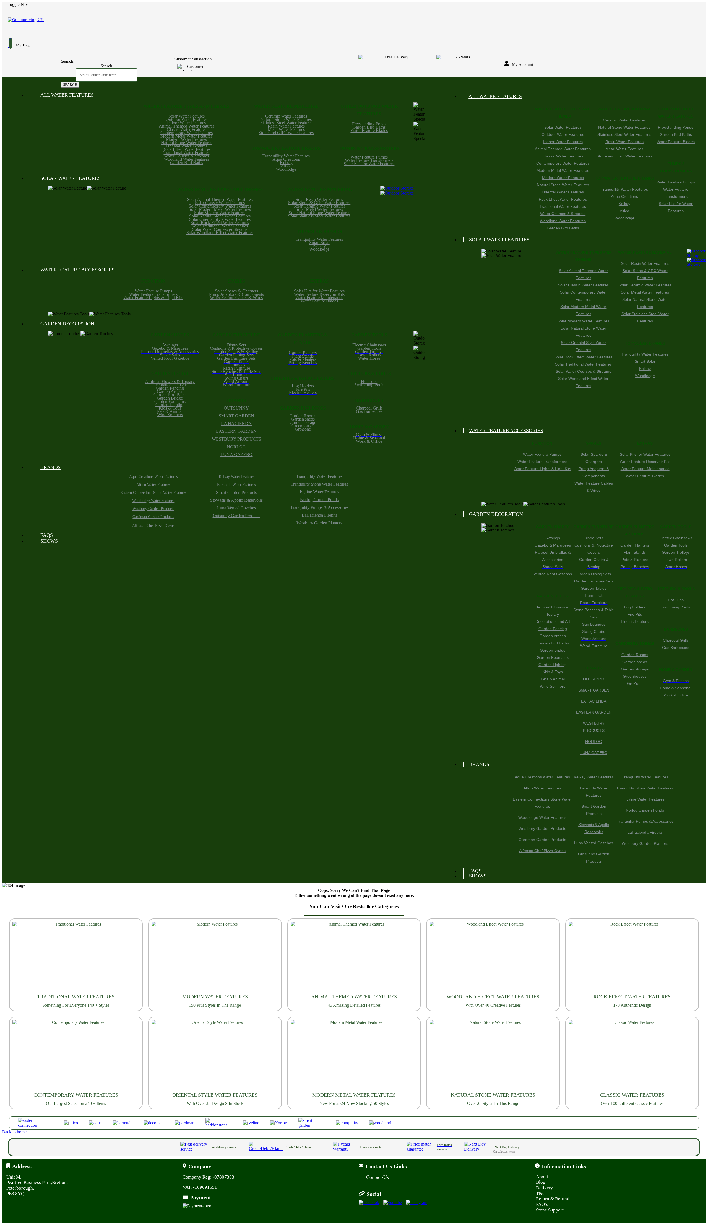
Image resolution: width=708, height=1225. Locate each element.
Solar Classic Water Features (220, 202)
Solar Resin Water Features (319, 199)
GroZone (303, 429)
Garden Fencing (170, 388)
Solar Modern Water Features (219, 212)
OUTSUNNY (236, 408)
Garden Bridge (170, 398)
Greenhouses (302, 425)
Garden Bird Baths (186, 162)
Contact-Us (377, 1177)
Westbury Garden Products (153, 509)
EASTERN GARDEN (236, 431)
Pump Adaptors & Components (236, 294)
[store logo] (273, 20)
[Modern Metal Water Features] (354, 1056)
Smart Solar (319, 242)
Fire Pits (303, 389)
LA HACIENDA (236, 423)
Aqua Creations (286, 159)
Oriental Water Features (186, 146)
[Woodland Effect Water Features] (493, 958)
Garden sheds (303, 419)
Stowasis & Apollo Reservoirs (236, 500)
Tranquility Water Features (319, 476)
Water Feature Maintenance (319, 297)
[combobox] (106, 75)
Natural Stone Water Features (186, 142)
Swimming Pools (369, 384)
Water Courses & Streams (186, 156)
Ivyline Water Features (319, 492)
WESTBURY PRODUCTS (236, 439)
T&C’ (541, 1193)
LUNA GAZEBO (236, 454)
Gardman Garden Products (153, 517)
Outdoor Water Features (186, 119)
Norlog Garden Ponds (319, 499)
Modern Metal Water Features (186, 136)
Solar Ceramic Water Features (319, 206)
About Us (545, 1176)
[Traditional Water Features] (75, 958)
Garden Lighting (169, 404)
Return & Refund (552, 1198)
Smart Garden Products (236, 492)
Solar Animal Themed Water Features (220, 199)
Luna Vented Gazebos (236, 508)
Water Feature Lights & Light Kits (153, 297)
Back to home (14, 1132)
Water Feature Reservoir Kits (319, 294)
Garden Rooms (303, 415)
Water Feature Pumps (369, 157)
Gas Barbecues (369, 411)
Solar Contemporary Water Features (220, 206)
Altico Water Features (153, 485)
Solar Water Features (186, 116)
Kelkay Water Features (236, 477)
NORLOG (236, 446)
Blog (540, 1182)
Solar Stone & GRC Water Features (319, 202)
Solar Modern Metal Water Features (220, 209)
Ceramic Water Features (286, 116)
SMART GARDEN (236, 415)
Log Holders (303, 386)
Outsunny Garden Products (236, 515)
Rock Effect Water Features (186, 149)
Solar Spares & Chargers (236, 291)
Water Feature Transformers (369, 160)
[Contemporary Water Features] (75, 1056)
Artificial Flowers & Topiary (170, 381)
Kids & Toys (170, 408)
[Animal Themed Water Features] (354, 958)
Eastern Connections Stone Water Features (153, 493)
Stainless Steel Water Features (286, 122)
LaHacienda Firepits (319, 515)
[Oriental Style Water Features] (215, 1056)
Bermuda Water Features (236, 485)
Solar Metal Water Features (319, 209)
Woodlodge (286, 169)
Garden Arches (170, 391)
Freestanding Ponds (369, 123)
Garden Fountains (170, 401)
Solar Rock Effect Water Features (220, 222)
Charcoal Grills (369, 408)
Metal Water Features (286, 129)
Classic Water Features (186, 129)
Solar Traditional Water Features (220, 226)
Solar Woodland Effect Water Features (219, 232)
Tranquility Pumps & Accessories (319, 507)
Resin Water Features (286, 126)
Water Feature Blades (369, 130)
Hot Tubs (369, 381)
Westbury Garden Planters (319, 522)
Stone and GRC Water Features (286, 132)
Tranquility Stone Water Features (319, 484)
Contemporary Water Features (186, 132)
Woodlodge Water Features (153, 501)
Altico (286, 166)
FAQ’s (542, 1204)
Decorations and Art (170, 384)
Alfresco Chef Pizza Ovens (153, 526)
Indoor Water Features (186, 122)
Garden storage (303, 422)
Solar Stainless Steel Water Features (319, 216)
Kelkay (286, 162)
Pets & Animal (170, 411)
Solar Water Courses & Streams (219, 229)
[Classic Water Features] (632, 1056)
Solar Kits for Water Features (369, 163)
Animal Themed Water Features (186, 126)
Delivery (544, 1187)
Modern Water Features (186, 139)
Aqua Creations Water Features (153, 477)
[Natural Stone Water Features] (493, 1056)
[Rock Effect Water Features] (632, 958)
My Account (522, 64)
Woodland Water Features (186, 159)
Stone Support (550, 1210)
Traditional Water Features (186, 152)
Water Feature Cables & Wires (236, 297)
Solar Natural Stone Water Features (220, 216)
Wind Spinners (170, 414)
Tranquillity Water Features (286, 156)
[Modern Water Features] (215, 958)
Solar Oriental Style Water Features (220, 219)
